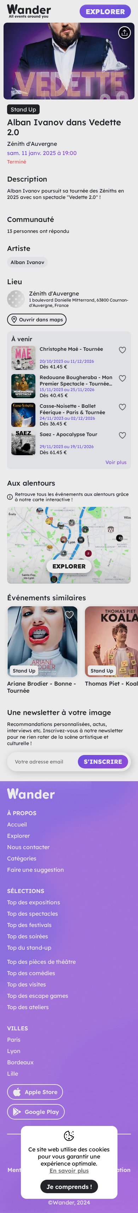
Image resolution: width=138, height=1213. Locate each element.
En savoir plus (69, 1170)
